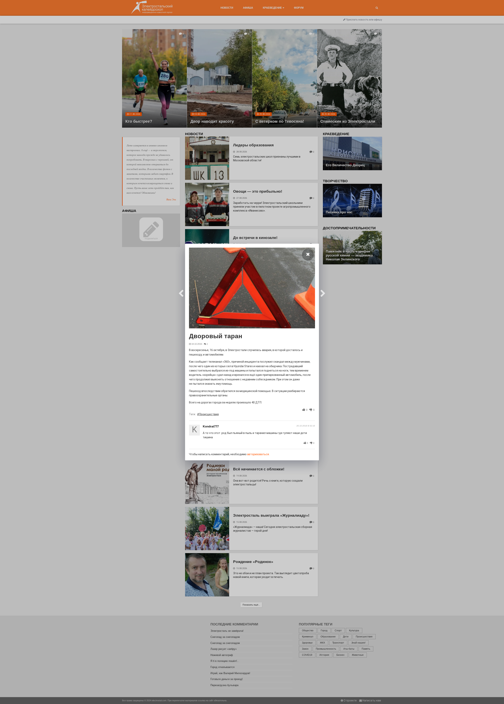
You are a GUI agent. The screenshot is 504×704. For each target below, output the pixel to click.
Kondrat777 (211, 426)
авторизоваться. (258, 454)
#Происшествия (208, 414)
